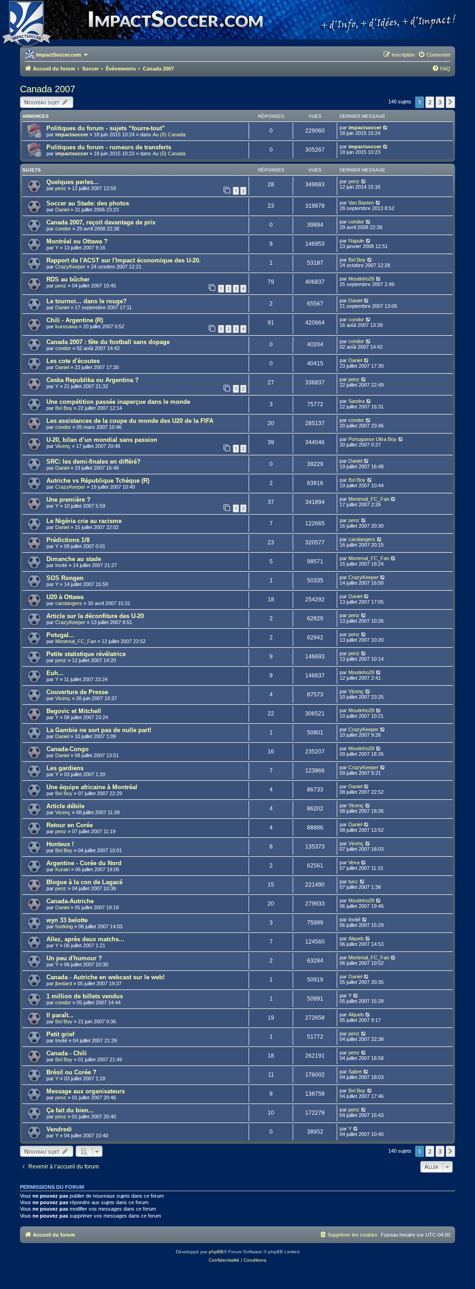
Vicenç (63, 446)
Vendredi (59, 1129)
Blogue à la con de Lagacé (84, 882)
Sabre (355, 1071)
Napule (356, 240)
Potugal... (60, 635)
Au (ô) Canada (169, 134)
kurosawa (66, 326)
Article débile (65, 806)
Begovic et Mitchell (73, 711)
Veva (353, 862)
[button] (450, 102)
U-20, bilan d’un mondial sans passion (101, 439)
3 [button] (440, 102)
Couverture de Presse (77, 692)
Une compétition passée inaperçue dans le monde (118, 401)
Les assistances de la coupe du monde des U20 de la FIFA (129, 420)
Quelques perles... (72, 182)
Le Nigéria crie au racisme (84, 520)
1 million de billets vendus (84, 996)
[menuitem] (434, 54)
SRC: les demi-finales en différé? (93, 461)
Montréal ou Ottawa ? (77, 241)
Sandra (356, 401)
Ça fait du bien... (70, 1110)
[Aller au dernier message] (386, 127)
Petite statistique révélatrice (86, 654)
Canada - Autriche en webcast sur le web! (105, 977)
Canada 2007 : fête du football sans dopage (108, 341)
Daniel (62, 209)
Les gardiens (64, 768)
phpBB (216, 1251)
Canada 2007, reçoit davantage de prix (100, 222)
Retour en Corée (69, 825)
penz (60, 188)
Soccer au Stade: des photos (87, 203)
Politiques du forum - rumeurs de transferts (108, 147)
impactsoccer (71, 134)
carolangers (361, 539)
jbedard (63, 983)
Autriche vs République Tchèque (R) (97, 480)
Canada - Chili (66, 1053)
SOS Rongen (64, 577)
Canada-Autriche (70, 901)
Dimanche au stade (73, 558)
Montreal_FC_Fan (368, 499)
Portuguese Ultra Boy (372, 439)
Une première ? (68, 499)
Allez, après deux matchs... (85, 939)
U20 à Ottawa (64, 596)
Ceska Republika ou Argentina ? (92, 379)
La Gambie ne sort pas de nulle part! (98, 730)
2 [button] (429, 102)
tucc (353, 881)
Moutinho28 (361, 278)
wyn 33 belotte (67, 920)
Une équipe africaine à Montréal (91, 787)
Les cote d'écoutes (73, 360)
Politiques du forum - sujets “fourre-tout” (105, 128)
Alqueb (356, 938)
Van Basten (361, 202)
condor (63, 228)
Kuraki (62, 869)
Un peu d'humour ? (74, 958)
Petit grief (60, 1034)
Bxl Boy (357, 259)
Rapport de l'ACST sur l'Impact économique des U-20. (123, 260)
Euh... (55, 673)
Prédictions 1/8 (68, 539)
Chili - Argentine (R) (74, 320)
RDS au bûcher (68, 279)
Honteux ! (60, 844)
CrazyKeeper (70, 266)
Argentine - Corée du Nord (84, 863)
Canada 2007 (47, 89)
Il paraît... (60, 1015)
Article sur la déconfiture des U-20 (95, 616)
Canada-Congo (67, 749)
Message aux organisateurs (85, 1091)
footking (64, 926)
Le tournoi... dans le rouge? (86, 301)
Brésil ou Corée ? (71, 1072)
